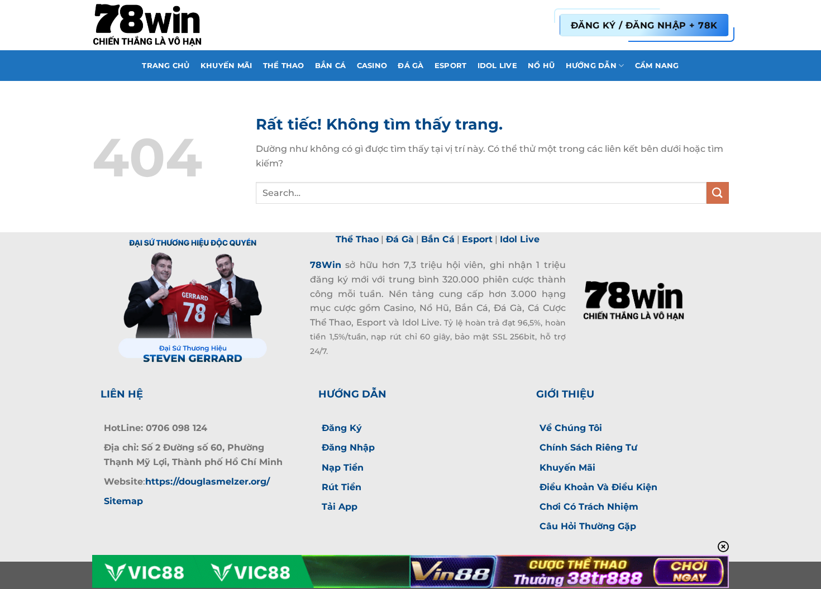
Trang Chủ (165, 65)
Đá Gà (410, 65)
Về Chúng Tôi (571, 428)
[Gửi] (718, 193)
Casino (372, 65)
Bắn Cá (330, 65)
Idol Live (497, 65)
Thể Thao (283, 65)
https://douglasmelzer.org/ (207, 481)
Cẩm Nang (657, 65)
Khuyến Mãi (226, 65)
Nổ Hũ (541, 65)
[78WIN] (148, 25)
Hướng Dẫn (591, 65)
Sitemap (123, 501)
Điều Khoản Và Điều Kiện (598, 487)
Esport (451, 65)
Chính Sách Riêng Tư (588, 447)
